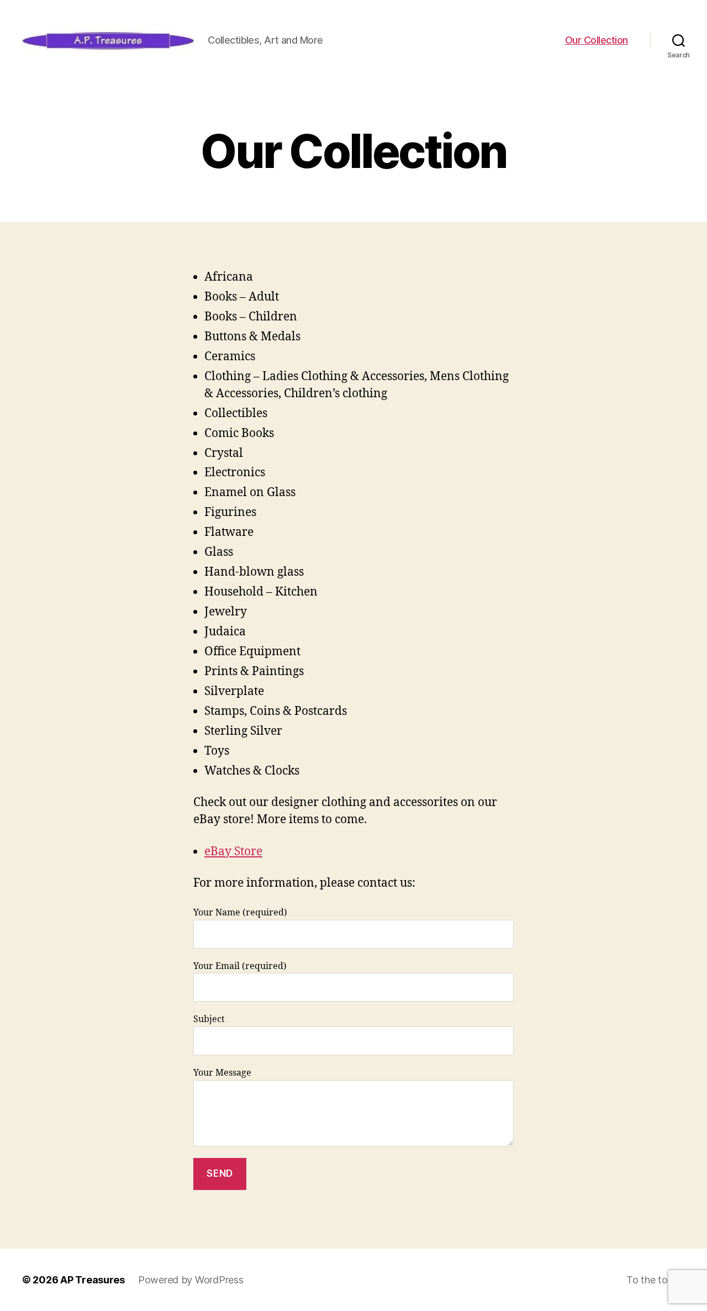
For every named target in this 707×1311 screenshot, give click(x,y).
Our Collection (596, 40)
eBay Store (233, 851)
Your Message (222, 1072)
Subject (209, 1019)
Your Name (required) (240, 912)
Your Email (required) (240, 966)
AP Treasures (92, 1280)
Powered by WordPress (191, 1280)
